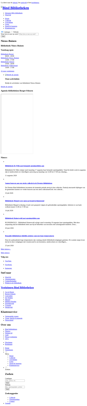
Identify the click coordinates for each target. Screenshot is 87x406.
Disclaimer (8, 342)
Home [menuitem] (7, 348)
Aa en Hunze (9, 292)
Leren (7, 24)
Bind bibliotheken (11, 329)
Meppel (7, 300)
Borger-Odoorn (10, 294)
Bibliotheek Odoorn (7, 62)
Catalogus (8, 378)
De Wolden (9, 298)
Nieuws (7, 331)
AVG (7, 339)
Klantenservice (10, 28)
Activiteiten (9, 22)
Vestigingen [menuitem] (9, 350)
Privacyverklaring (11, 337)
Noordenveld (9, 303)
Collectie (8, 20)
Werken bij (8, 333)
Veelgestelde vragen (11, 316)
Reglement (8, 344)
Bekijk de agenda (7, 87)
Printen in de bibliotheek (13, 283)
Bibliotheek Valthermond (9, 65)
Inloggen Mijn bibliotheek (13, 13)
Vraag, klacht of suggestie (13, 318)
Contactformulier (10, 281)
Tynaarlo (8, 305)
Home (11, 356)
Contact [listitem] (12, 401)
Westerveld (9, 307)
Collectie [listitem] (12, 397)
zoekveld (24, 3)
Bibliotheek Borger (7, 54)
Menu (7, 354)
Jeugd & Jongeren (11, 26)
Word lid (8, 15)
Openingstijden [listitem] (14, 399)
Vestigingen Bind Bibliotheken (17, 287)
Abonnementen (10, 279)
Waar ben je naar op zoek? (10, 34)
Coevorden (9, 296)
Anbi (6, 335)
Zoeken (7, 369)
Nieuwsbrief (9, 320)
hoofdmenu (35, 3)
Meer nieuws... (6, 249)
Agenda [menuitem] (7, 403)
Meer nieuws (5, 253)
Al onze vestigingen (7, 71)
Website (7, 385)
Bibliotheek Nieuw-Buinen (10, 58)
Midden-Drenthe (10, 301)
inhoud (15, 3)
